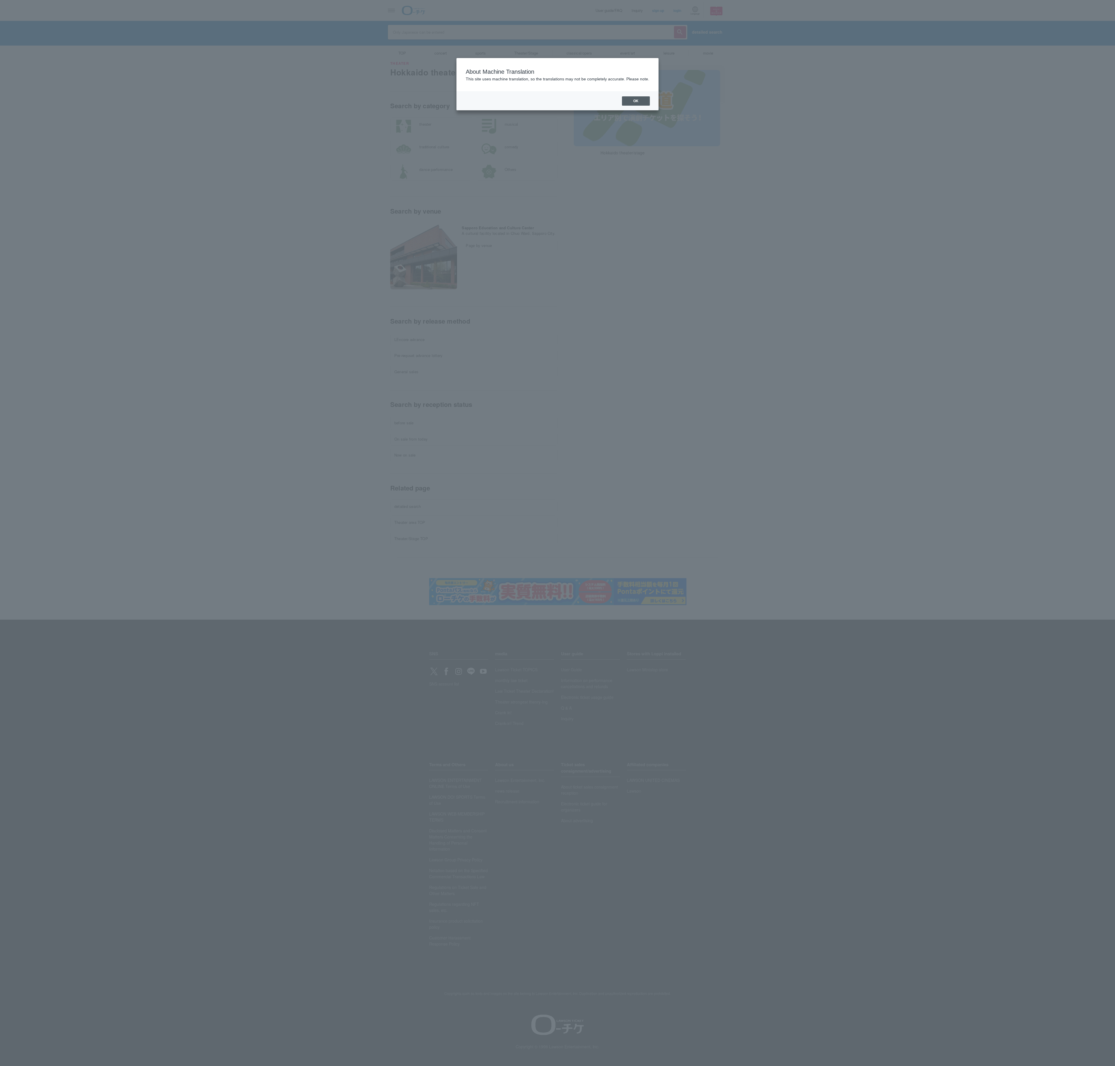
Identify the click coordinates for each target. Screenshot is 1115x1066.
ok (636, 101)
